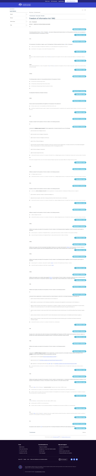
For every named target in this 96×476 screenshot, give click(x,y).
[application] (19, 19)
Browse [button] (13, 18)
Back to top (84, 432)
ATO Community (54, 1)
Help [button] (12, 26)
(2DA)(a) (68, 247)
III (49, 65)
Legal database (13, 11)
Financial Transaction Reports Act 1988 (49, 356)
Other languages (64, 459)
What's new (47, 1)
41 (37, 360)
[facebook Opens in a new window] (72, 459)
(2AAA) (53, 265)
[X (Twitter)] (74, 459)
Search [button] (13, 15)
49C (51, 363)
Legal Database (61, 1)
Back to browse (31, 12)
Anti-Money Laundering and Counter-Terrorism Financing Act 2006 (51, 360)
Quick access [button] (14, 22)
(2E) (41, 426)
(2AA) (34, 387)
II (46, 56)
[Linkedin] (77, 459)
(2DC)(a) (50, 277)
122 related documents (37, 12)
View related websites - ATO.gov (40, 471)
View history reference (79, 29)
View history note (80, 35)
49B (49, 363)
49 (47, 363)
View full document (32, 432)
